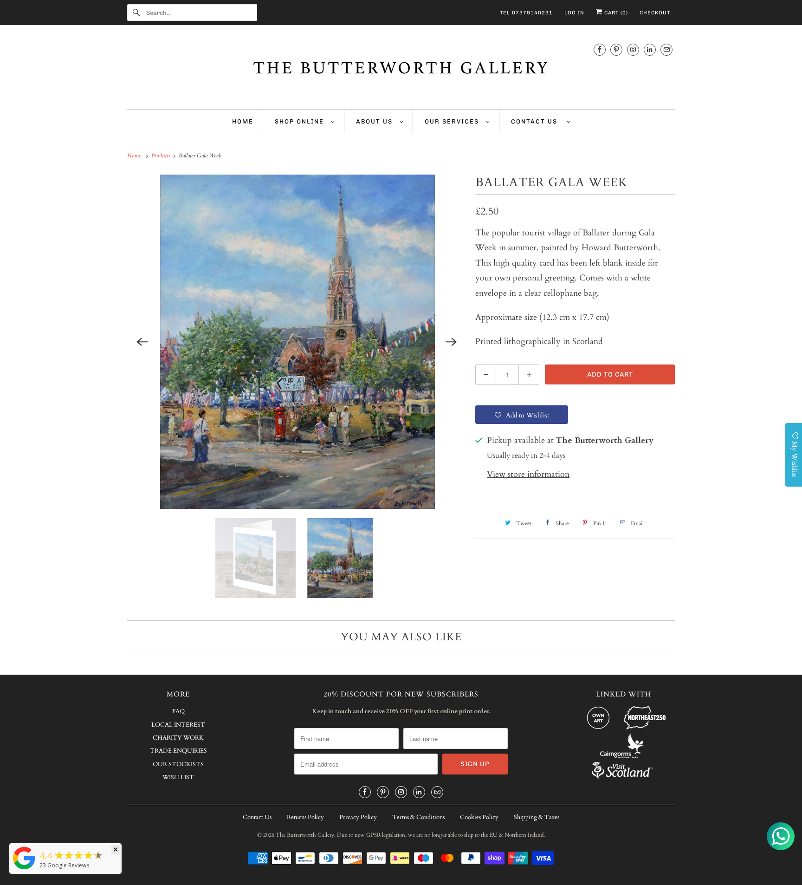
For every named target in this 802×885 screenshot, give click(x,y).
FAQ (178, 711)
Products (161, 155)
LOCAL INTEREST (178, 725)
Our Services (453, 121)
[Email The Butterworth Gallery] (666, 49)
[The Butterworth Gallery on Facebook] (600, 49)
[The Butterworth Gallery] (401, 69)
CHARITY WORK (178, 738)
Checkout (655, 13)
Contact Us (536, 121)
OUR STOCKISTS (178, 764)
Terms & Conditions (418, 817)
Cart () (615, 13)
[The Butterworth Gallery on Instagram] (633, 49)
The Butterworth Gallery (305, 835)
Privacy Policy (358, 817)
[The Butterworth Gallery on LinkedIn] (650, 49)
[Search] (136, 12)
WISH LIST (178, 777)
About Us (375, 121)
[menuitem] (304, 121)
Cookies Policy (479, 817)
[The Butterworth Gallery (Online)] (24, 868)
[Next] (451, 342)
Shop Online (300, 121)
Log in (574, 13)
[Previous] (142, 342)
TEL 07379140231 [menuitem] (526, 13)
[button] (521, 414)
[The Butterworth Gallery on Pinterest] (616, 49)
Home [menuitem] (242, 121)
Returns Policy (305, 817)
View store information (528, 474)
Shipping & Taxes (536, 817)
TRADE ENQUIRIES (178, 751)
